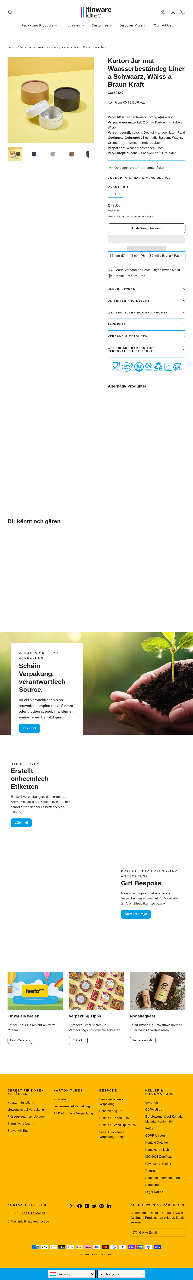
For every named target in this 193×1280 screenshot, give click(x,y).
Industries (72, 25)
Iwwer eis (152, 1102)
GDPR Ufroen (155, 1135)
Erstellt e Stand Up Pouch (117, 1125)
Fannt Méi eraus (20, 1040)
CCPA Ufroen (154, 1109)
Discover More (131, 25)
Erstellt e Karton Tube (114, 1118)
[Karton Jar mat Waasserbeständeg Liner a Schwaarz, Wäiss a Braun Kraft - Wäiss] (114, 464)
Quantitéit (118, 186)
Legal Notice (154, 1192)
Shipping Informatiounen (162, 1177)
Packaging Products (37, 25)
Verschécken (116, 216)
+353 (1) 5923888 (32, 1212)
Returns (150, 1170)
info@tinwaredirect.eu (33, 1221)
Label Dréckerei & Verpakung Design (112, 1134)
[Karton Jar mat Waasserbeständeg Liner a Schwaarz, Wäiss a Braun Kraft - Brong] (110, 468)
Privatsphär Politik (158, 1163)
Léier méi (29, 728)
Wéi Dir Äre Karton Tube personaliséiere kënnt (132, 350)
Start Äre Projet (136, 914)
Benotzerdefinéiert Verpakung (112, 1102)
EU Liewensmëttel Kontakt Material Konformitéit (164, 1119)
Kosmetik (60, 1099)
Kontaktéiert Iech (157, 1149)
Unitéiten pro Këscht (129, 300)
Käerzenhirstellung (21, 1102)
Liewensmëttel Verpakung (26, 1109)
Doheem (12, 47)
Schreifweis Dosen (21, 1123)
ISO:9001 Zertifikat (158, 1156)
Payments (117, 324)
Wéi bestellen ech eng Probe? (138, 312)
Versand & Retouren (128, 336)
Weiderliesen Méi (142, 1040)
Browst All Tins (18, 1130)
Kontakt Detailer (156, 1142)
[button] (146, 239)
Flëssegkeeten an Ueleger (26, 1116)
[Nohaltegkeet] (157, 991)
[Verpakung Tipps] (96, 991)
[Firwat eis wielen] (35, 991)
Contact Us (162, 25)
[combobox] (72, 1274)
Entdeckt (78, 1040)
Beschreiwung (122, 289)
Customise (100, 25)
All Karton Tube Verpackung (73, 1113)
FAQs (149, 1128)
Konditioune (153, 1184)
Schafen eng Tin (110, 1111)
